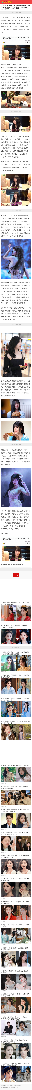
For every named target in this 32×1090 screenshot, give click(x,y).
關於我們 (3, 1087)
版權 (16, 1087)
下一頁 (16, 575)
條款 (12, 1087)
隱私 (14, 1087)
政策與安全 (7, 1087)
